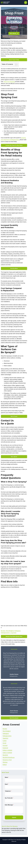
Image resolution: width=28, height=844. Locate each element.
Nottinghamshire (5, 632)
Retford (5, 764)
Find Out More (14, 268)
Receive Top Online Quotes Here (14, 636)
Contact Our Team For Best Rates (14, 145)
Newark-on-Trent (7, 759)
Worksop (5, 762)
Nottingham (17, 630)
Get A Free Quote (14, 718)
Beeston (3, 630)
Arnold (4, 743)
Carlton (5, 740)
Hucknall (5, 745)
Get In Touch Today (14, 59)
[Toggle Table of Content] (15, 64)
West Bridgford (10, 630)
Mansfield (5, 755)
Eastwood (5, 748)
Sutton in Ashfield (7, 752)
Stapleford (5, 738)
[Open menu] (25, 2)
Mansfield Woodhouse (9, 757)
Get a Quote (13, 33)
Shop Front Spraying (9, 81)
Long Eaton (13, 632)
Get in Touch (14, 416)
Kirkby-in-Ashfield (7, 750)
